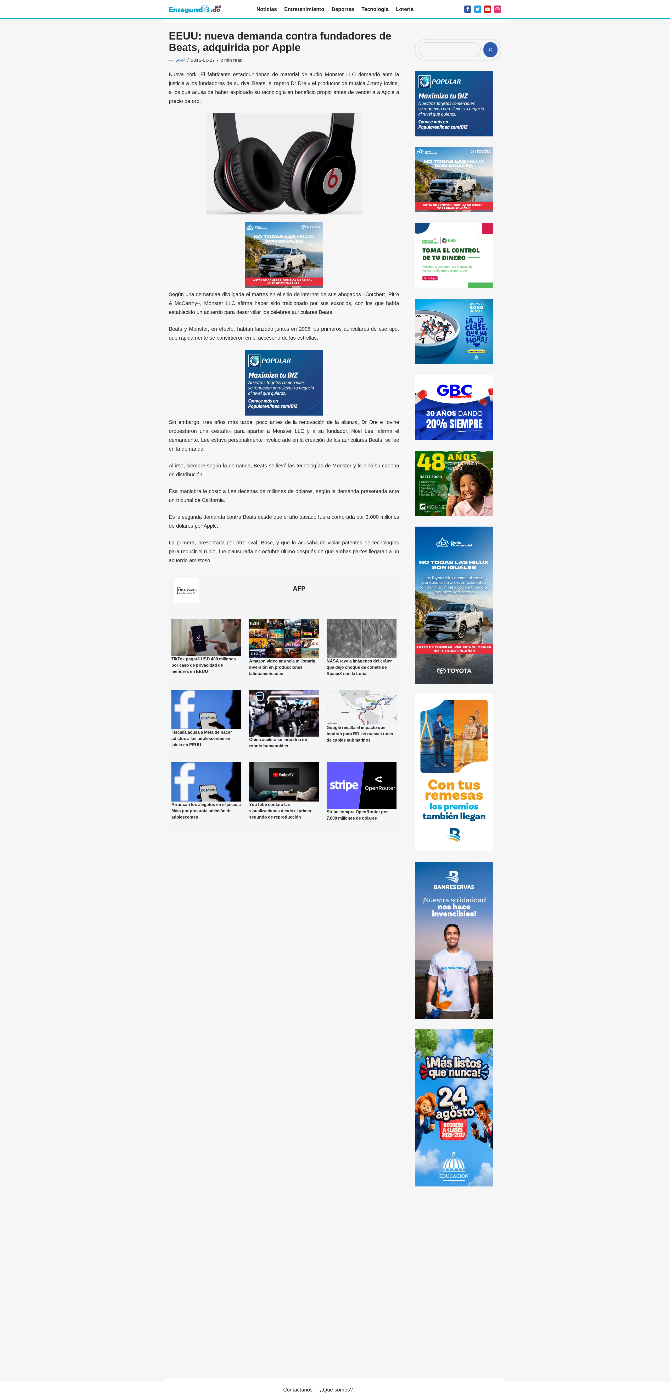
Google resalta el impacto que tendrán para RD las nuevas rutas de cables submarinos (360, 733)
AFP (180, 60)
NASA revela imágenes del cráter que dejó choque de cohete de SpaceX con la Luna (359, 667)
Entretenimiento (304, 9)
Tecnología (375, 9)
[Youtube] (487, 9)
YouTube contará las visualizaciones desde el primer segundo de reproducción (280, 810)
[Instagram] (497, 9)
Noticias (266, 9)
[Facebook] (467, 9)
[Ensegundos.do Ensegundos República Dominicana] (195, 9)
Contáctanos (297, 1390)
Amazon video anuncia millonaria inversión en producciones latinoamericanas (282, 667)
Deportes (343, 9)
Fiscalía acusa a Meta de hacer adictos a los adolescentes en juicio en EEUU (201, 738)
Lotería (405, 9)
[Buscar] (490, 49)
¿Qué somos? (336, 1390)
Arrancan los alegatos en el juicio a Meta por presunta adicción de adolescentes (206, 810)
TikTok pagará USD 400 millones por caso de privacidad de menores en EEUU (203, 664)
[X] (477, 9)
